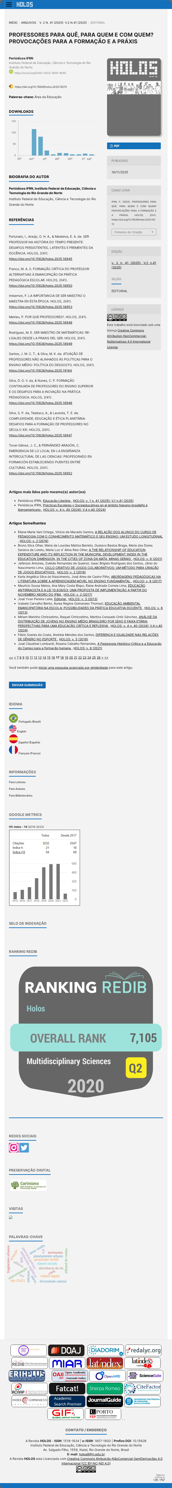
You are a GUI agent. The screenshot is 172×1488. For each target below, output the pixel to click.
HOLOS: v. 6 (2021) (147, 559)
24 (89, 657)
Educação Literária (57, 501)
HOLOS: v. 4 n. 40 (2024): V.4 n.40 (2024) (74, 509)
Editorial (60, 599)
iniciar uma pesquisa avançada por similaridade (73, 667)
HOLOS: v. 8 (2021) (87, 648)
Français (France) (29, 753)
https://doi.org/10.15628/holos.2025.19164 (40, 370)
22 (80, 657)
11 (31, 657)
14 (44, 657)
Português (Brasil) (29, 721)
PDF (116, 146)
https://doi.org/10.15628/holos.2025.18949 (40, 344)
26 (99, 657)
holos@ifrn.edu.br (92, 1454)
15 (49, 657)
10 (27, 657)
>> (106, 657)
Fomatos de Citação (128, 232)
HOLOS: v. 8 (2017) (147, 581)
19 (66, 657)
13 (40, 657)
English (21, 731)
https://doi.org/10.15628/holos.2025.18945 (40, 259)
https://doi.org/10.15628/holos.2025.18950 (40, 285)
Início (13, 22)
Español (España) (29, 742)
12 (35, 657)
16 (53, 657)
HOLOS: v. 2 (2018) (34, 541)
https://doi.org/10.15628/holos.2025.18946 (40, 403)
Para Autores (17, 788)
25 (94, 657)
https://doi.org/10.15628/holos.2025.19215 (41, 86)
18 (62, 657)
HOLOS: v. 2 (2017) (78, 594)
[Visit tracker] (11, 1218)
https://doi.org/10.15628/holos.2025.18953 (40, 307)
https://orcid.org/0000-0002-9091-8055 (40, 73)
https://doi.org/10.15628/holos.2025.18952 (40, 473)
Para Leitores (17, 782)
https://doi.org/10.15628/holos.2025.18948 (40, 322)
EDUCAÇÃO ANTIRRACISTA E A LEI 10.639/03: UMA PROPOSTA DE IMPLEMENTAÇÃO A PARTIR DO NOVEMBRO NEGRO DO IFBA (82, 590)
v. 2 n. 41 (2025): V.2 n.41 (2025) (63, 22)
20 (71, 657)
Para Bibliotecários (20, 795)
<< (11, 657)
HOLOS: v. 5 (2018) (73, 639)
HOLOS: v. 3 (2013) (83, 599)
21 (75, 657)
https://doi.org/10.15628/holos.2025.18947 (40, 435)
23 (84, 657)
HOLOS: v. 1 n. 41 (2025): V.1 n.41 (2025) (103, 501)
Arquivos (28, 22)
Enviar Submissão (27, 685)
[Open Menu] (8, 4)
